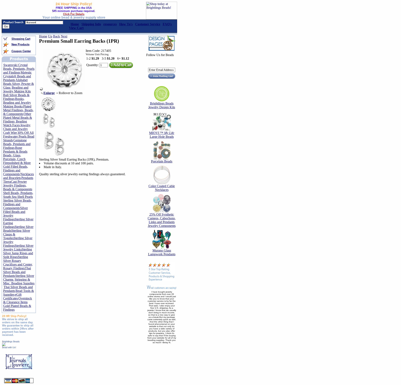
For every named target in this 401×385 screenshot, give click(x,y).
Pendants (27, 178)
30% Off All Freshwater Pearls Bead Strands (18, 136)
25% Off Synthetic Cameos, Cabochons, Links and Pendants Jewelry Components (162, 220)
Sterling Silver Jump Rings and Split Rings (18, 253)
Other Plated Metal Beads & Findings (17, 117)
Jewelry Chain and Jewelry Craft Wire (16, 128)
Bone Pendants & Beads (15, 149)
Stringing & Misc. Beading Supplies (18, 281)
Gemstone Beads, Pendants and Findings (16, 144)
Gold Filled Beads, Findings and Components (15, 170)
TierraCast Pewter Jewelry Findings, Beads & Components (17, 185)
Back (56, 36)
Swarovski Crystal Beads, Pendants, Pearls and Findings (18, 68)
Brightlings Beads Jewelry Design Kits (161, 105)
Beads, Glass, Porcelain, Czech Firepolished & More (17, 159)
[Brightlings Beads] (3, 345)
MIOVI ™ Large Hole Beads (161, 134)
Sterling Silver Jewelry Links (18, 247)
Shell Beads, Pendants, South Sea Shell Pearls (18, 194)
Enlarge (49, 93)
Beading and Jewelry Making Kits (17, 89)
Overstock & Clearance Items (17, 300)
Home (43, 36)
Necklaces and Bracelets (18, 176)
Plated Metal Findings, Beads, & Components (18, 110)
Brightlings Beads (11, 341)
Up (50, 36)
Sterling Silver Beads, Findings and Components (17, 204)
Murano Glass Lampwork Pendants (161, 252)
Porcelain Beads (161, 161)
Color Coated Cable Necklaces (161, 188)
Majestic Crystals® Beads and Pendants (17, 76)
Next (64, 36)
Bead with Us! (9, 347)
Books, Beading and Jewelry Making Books (17, 102)
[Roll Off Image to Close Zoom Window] (64, 89)
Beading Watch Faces (15, 123)
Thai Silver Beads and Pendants (17, 272)
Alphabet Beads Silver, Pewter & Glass (18, 83)
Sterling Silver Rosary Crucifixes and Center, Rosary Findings (18, 262)
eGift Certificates (12, 296)
